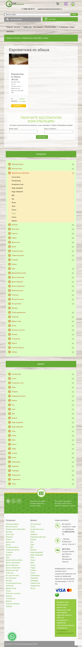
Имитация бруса (17, 164)
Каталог (17, 27)
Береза (14, 221)
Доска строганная (18, 277)
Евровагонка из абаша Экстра (17, 77)
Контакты (10, 31)
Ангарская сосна (17, 184)
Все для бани (16, 304)
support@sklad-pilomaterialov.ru (49, 9)
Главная (9, 27)
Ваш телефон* (50, 129)
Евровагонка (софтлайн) (20, 173)
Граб (13, 409)
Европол (15, 233)
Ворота (14, 343)
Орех (13, 440)
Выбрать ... (18, 106)
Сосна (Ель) (16, 177)
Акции (72, 27)
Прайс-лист (27, 27)
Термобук (15, 466)
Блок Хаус (15, 229)
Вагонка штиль (17, 168)
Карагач (14, 418)
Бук (13, 199)
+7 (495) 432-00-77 (28, 9)
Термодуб (15, 470)
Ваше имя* (13, 129)
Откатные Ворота (18, 347)
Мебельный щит (17, 290)
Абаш (14, 213)
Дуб (13, 195)
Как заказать (38, 27)
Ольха (14, 217)
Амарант (15, 391)
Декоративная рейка (19, 273)
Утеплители (16, 339)
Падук (14, 449)
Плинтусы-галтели (18, 330)
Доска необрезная (18, 286)
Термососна (16, 475)
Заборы (14, 352)
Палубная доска (17, 251)
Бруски (14, 264)
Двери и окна (16, 321)
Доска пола (16, 242)
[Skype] (57, 3)
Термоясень (16, 479)
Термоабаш (16, 462)
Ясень (14, 202)
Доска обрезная (17, 282)
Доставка (52, 19)
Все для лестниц (17, 299)
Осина (14, 210)
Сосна (14, 378)
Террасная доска (18, 255)
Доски (14, 246)
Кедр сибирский (17, 191)
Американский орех (19, 396)
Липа (13, 206)
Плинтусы (15, 295)
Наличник (15, 317)
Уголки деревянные (19, 312)
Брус (13, 268)
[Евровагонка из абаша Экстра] (18, 59)
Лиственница (16, 181)
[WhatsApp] (61, 3)
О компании (63, 27)
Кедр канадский (17, 188)
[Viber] (65, 3)
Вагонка (14, 225)
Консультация (16, 19)
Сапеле (14, 453)
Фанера (14, 334)
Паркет (14, 238)
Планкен (15, 260)
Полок (14, 325)
